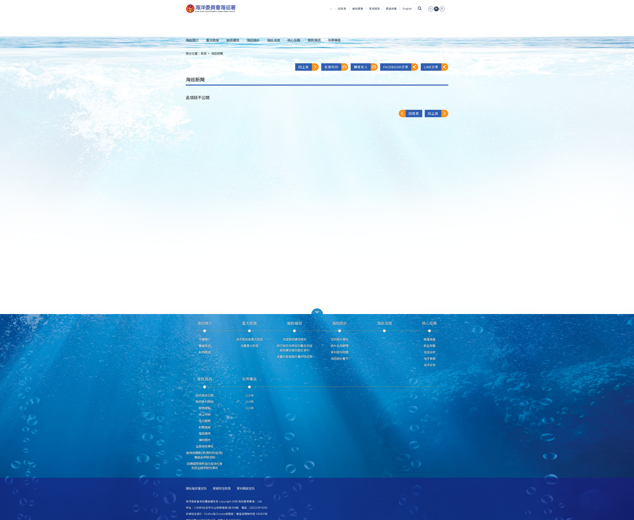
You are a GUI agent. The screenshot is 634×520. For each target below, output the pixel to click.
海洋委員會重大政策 (249, 339)
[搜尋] (420, 8)
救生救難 (429, 345)
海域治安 (429, 352)
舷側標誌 (205, 352)
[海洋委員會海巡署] (227, 8)
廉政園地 (205, 440)
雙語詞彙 (391, 8)
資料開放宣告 (246, 488)
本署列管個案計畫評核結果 (294, 356)
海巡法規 (273, 40)
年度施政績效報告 (294, 339)
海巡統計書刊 (339, 358)
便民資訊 (314, 40)
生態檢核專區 (204, 446)
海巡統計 (253, 40)
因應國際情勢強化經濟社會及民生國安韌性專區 (204, 465)
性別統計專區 (339, 339)
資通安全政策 (222, 488)
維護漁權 (429, 339)
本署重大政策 (249, 345)
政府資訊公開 (204, 395)
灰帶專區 (334, 40)
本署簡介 (205, 339)
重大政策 (212, 40)
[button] (430, 8)
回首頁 (342, 8)
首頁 (204, 53)
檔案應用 (205, 433)
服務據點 (205, 408)
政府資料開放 (204, 401)
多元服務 (205, 421)
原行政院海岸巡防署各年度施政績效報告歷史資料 (294, 347)
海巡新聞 (217, 53)
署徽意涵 (205, 345)
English (407, 8)
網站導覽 (357, 8)
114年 (249, 401)
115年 (249, 395)
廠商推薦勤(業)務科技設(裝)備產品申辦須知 (204, 455)
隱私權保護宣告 (196, 488)
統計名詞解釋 (339, 345)
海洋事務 (429, 358)
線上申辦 (205, 414)
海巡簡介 (192, 40)
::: (331, 8)
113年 (249, 408)
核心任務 (293, 40)
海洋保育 (429, 365)
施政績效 (232, 40)
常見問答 (374, 8)
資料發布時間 (339, 352)
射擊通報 (205, 427)
